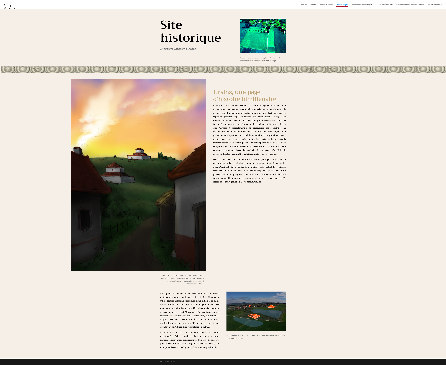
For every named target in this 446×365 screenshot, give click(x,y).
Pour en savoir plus (385, 5)
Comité (313, 5)
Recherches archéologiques (362, 5)
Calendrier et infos (434, 5)
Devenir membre (326, 5)
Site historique (342, 5)
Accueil (304, 5)
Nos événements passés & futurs (410, 5)
